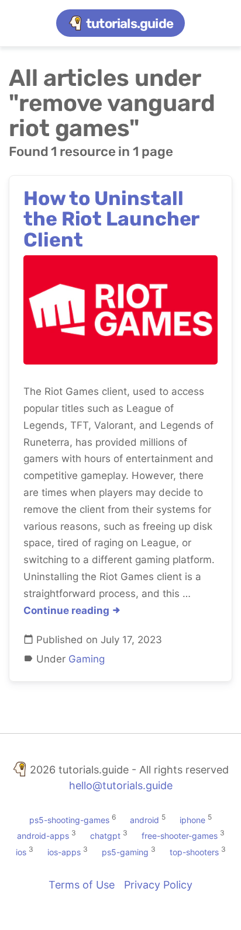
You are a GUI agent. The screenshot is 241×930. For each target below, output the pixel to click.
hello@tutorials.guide (121, 785)
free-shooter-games (180, 836)
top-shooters (194, 852)
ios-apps (64, 852)
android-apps (43, 836)
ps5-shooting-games (69, 819)
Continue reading (67, 610)
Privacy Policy (158, 885)
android (144, 819)
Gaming (86, 659)
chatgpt (105, 836)
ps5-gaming (125, 852)
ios (21, 852)
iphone (192, 819)
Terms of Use (82, 885)
